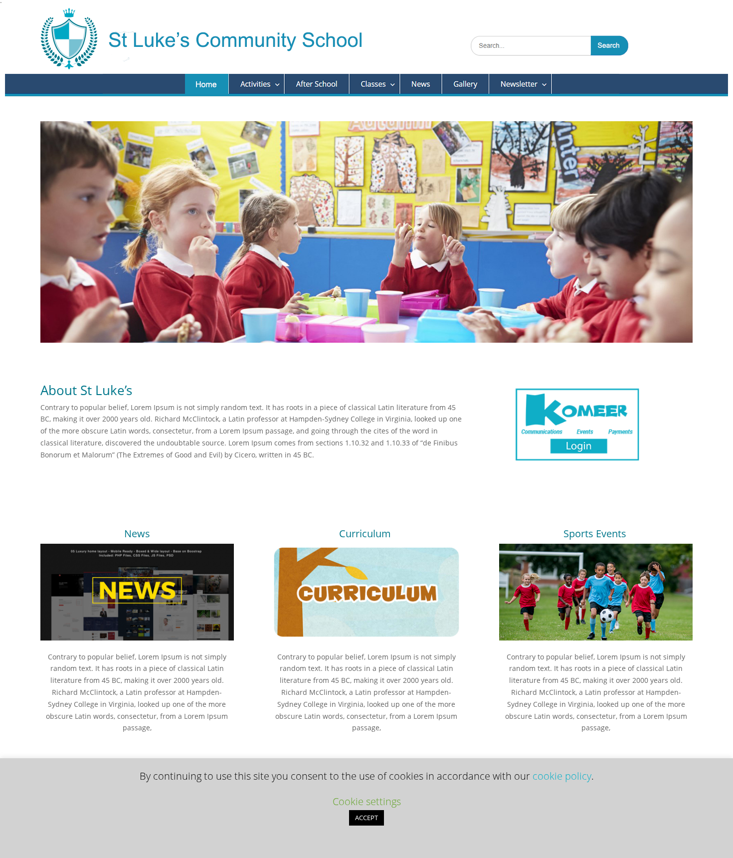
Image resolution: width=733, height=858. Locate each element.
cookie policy (562, 776)
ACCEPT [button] (366, 817)
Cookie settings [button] (367, 801)
